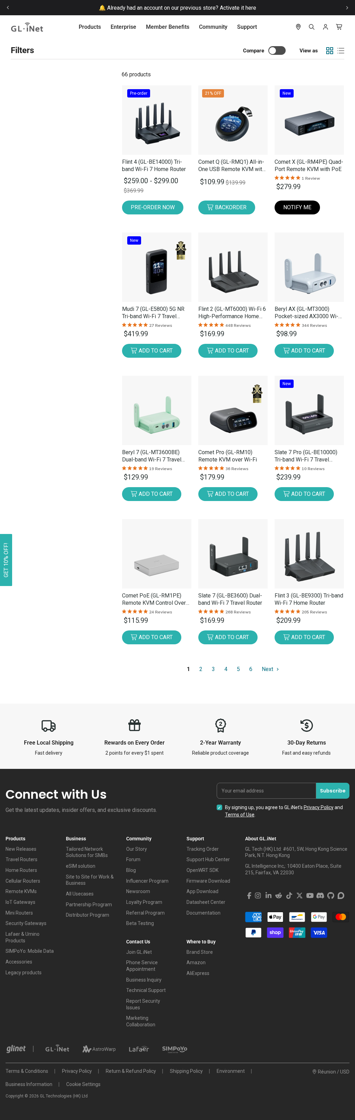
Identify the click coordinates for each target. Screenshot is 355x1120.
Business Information (29, 1084)
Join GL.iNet (139, 952)
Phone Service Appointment (142, 966)
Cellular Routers (23, 881)
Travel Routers (21, 859)
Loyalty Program (144, 902)
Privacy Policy (319, 807)
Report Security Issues (143, 1004)
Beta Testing (140, 923)
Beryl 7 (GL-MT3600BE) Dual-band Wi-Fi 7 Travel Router (151, 456)
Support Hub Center (208, 859)
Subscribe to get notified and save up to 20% (189, 8)
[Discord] (320, 895)
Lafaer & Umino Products (23, 937)
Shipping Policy (186, 1071)
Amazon (196, 962)
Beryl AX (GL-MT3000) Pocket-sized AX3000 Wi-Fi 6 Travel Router (309, 313)
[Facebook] (249, 895)
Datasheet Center (206, 902)
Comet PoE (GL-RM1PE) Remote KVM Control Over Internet (154, 599)
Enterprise (123, 27)
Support (247, 27)
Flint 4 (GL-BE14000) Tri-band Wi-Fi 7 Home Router (154, 165)
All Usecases (80, 894)
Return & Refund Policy (131, 1071)
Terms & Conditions (27, 1071)
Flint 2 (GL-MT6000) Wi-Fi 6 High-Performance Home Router (232, 313)
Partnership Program (89, 904)
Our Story (136, 849)
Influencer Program (147, 881)
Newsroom (138, 891)
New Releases (21, 849)
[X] (299, 895)
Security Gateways (26, 923)
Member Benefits (167, 27)
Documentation (203, 913)
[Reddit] (279, 895)
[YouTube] (310, 895)
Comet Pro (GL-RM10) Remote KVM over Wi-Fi (227, 456)
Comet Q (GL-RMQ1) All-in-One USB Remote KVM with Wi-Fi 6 (231, 166)
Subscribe (333, 790)
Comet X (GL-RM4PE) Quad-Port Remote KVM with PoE (309, 165)
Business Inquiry (144, 980)
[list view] (340, 50)
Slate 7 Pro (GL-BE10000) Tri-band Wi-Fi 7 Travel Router (306, 456)
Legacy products (24, 972)
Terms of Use (239, 814)
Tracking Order (203, 849)
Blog (131, 870)
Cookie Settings (83, 1084)
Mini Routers (19, 913)
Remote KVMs (21, 891)
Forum (133, 859)
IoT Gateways (20, 902)
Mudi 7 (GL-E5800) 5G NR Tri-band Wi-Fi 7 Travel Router (153, 313)
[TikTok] (289, 895)
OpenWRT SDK (202, 870)
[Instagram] (258, 895)
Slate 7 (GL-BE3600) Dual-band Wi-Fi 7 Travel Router (230, 599)
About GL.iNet (260, 838)
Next (268, 669)
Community (213, 27)
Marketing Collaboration (140, 1021)
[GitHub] (331, 895)
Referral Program (145, 913)
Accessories (19, 962)
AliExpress (198, 973)
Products (90, 27)
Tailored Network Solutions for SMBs (87, 852)
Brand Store (200, 952)
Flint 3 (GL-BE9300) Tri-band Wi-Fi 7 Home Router (309, 599)
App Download (202, 891)
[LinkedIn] (268, 895)
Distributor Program (87, 915)
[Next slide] (347, 8)
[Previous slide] (8, 8)
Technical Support (146, 990)
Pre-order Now (153, 207)
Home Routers (21, 870)
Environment (231, 1071)
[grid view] (329, 50)
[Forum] (341, 895)
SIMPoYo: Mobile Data (30, 951)
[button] (6, 560)
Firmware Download (208, 881)
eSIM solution (80, 866)
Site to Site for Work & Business (90, 880)
